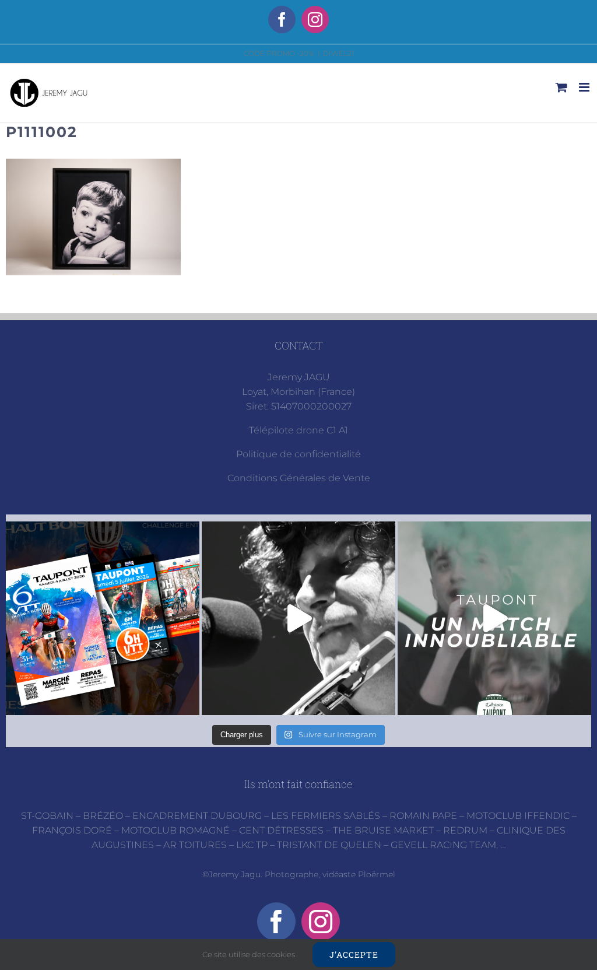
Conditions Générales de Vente (298, 478)
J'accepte (353, 954)
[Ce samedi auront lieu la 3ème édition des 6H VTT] (102, 618)
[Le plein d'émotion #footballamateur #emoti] (494, 618)
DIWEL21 (338, 53)
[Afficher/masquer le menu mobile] (585, 87)
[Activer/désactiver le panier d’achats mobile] (561, 87)
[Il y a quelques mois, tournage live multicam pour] (298, 618)
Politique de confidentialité (298, 454)
